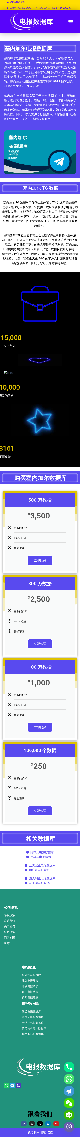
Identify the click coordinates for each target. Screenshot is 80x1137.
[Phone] (69, 1067)
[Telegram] (69, 1091)
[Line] (69, 1115)
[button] (70, 21)
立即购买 (40, 560)
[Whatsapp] (69, 1079)
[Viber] (69, 1127)
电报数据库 (45, 1133)
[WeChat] (69, 1103)
